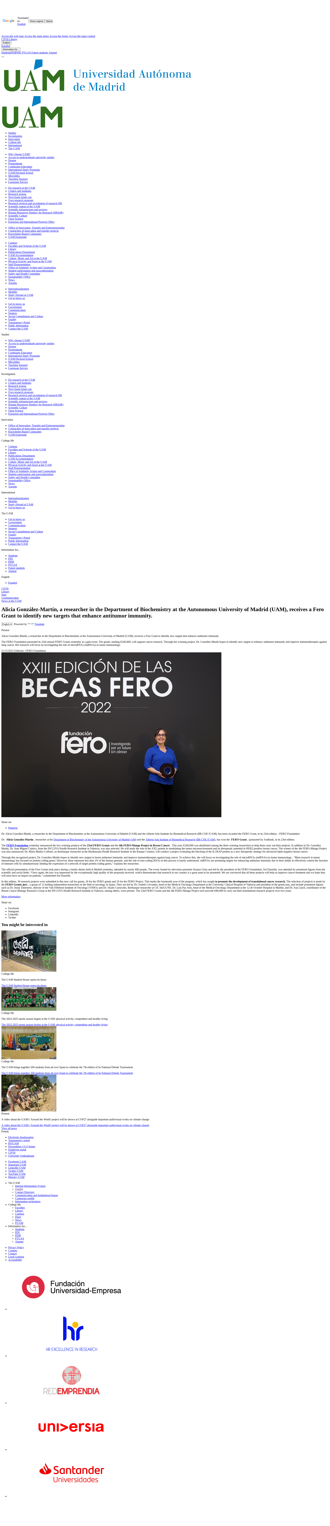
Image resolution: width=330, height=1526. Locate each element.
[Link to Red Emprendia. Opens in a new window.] (71, 1402)
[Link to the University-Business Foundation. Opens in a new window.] (71, 1309)
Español (5, 45)
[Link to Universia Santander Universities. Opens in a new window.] (71, 1496)
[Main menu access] (2, 56)
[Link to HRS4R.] (71, 1355)
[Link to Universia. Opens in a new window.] (71, 1449)
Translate (39, 624)
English (6, 42)
